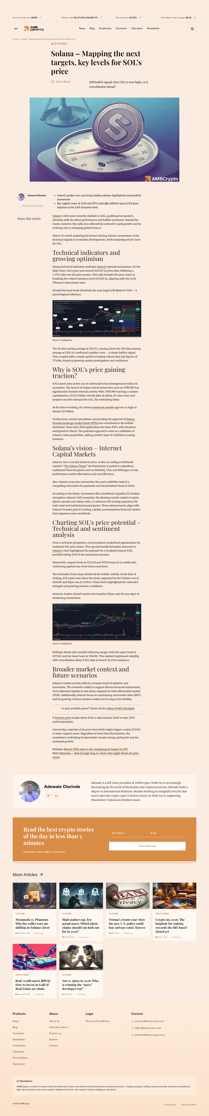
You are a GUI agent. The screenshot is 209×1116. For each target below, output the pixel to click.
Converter (121, 28)
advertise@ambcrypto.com (150, 1035)
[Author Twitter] (48, 796)
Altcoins (59, 44)
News (82, 28)
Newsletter (153, 28)
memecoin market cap (105, 407)
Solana (56, 215)
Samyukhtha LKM (24, 933)
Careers (53, 1046)
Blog (92, 28)
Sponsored (19, 1064)
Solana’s (102, 266)
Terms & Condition (188, 1105)
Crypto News (162, 914)
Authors (53, 1039)
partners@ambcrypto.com (149, 1021)
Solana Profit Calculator (120, 708)
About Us (54, 1021)
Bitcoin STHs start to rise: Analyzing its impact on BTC (96, 749)
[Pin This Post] (34, 226)
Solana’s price (63, 717)
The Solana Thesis (75, 466)
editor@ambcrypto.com (148, 1028)
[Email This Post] (40, 226)
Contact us (55, 1033)
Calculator (137, 28)
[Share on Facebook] (20, 226)
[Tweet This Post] (27, 226)
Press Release (20, 1058)
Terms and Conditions (97, 1021)
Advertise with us (58, 1027)
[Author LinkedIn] (56, 796)
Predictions (105, 28)
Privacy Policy (169, 1105)
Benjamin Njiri (162, 937)
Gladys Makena (69, 937)
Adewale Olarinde (37, 195)
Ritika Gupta (115, 933)
